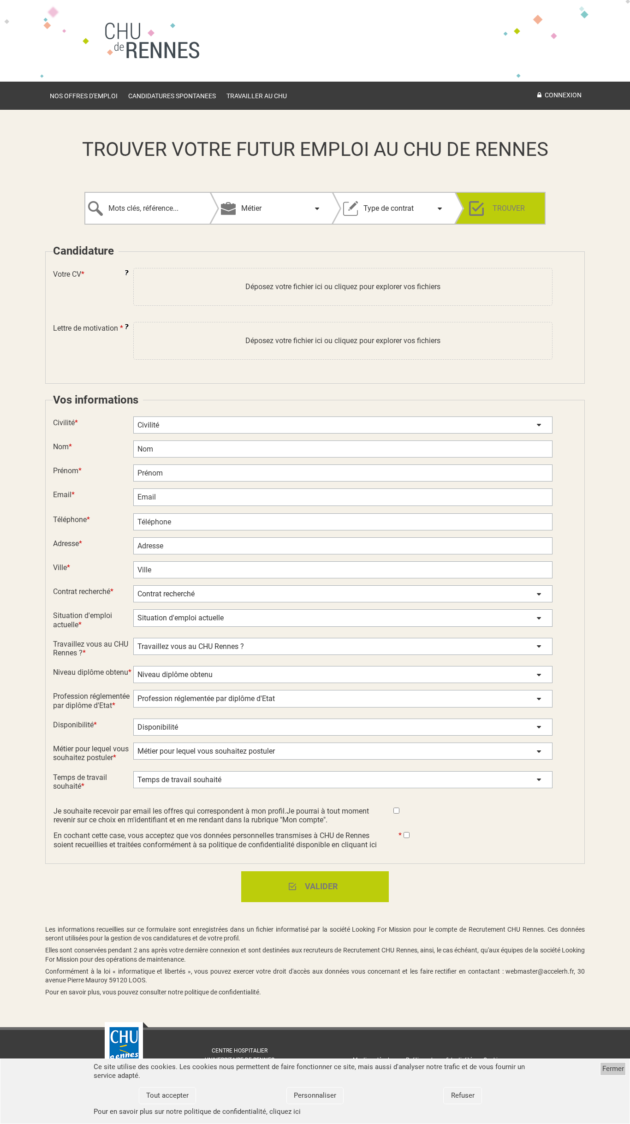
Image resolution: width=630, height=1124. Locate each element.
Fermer (613, 1069)
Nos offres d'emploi (84, 96)
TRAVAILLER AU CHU (256, 96)
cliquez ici (285, 1111)
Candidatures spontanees (172, 96)
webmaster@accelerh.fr (539, 971)
